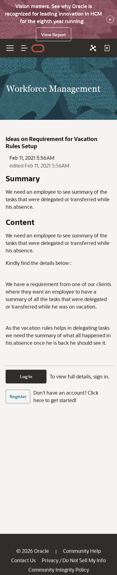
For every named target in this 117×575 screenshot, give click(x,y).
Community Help (82, 551)
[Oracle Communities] (93, 48)
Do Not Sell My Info (84, 560)
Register (18, 396)
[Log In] (107, 48)
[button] (24, 48)
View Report (53, 34)
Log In (26, 376)
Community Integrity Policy (58, 569)
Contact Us (23, 560)
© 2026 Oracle (32, 551)
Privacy (50, 560)
